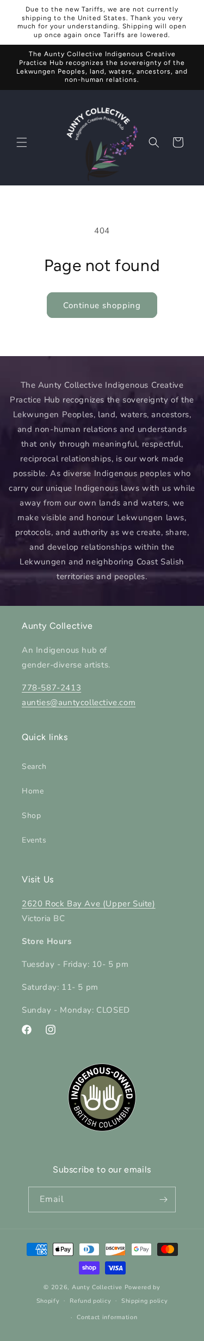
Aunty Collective (97, 1287)
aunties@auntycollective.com (78, 702)
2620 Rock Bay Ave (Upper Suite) (89, 903)
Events (34, 840)
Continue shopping (102, 305)
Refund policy (90, 1301)
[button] (22, 142)
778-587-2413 (51, 687)
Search (34, 766)
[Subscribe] (163, 1199)
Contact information (107, 1317)
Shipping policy (144, 1301)
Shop (31, 815)
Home (33, 791)
